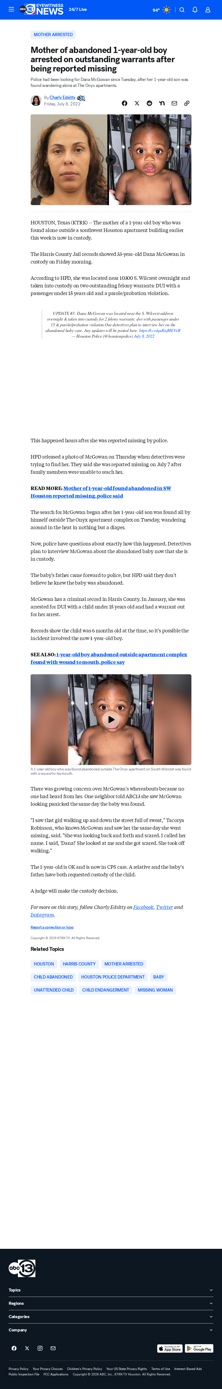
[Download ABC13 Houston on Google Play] (199, 1348)
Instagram (42, 914)
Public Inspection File (24, 1374)
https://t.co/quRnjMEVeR (160, 330)
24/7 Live (78, 9)
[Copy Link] (186, 103)
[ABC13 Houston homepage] (41, 10)
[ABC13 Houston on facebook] (14, 1348)
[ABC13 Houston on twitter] (27, 1348)
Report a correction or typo (52, 927)
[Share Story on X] (137, 103)
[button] (11, 9)
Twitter (164, 906)
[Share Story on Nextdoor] (161, 103)
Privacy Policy (18, 1369)
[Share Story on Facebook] (124, 103)
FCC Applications (56, 1374)
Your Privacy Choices (48, 1369)
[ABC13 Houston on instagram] (40, 1348)
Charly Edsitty (63, 98)
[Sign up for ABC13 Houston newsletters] (53, 1348)
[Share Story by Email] (174, 103)
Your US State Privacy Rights (126, 1369)
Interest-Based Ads (188, 1369)
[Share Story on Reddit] (149, 103)
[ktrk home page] (22, 1268)
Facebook (143, 906)
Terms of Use (160, 1369)
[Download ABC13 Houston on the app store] (170, 1348)
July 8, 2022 (144, 336)
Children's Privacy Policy (84, 1369)
